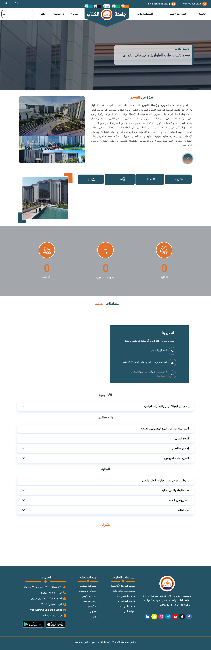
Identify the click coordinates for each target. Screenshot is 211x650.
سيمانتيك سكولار (88, 586)
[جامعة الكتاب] (167, 583)
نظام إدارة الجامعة (177, 14)
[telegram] (168, 616)
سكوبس (92, 606)
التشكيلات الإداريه (145, 14)
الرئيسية (202, 14)
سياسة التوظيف (127, 606)
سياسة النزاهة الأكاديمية (123, 586)
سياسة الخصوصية (126, 596)
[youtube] (175, 616)
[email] (161, 4)
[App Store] (57, 624)
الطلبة (43, 14)
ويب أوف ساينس (88, 591)
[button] (105, 406)
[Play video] (187, 158)
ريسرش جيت (90, 601)
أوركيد (93, 616)
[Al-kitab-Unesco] (106, 15)
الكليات (76, 14)
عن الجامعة (59, 14)
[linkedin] (147, 616)
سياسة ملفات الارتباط (124, 591)
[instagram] (161, 616)
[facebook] (189, 616)
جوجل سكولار (89, 596)
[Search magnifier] (4, 14)
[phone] (195, 4)
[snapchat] (154, 616)
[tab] (178, 179)
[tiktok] (182, 616)
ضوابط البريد (128, 611)
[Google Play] (34, 624)
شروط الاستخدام (126, 601)
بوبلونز (93, 611)
